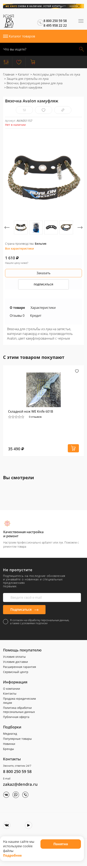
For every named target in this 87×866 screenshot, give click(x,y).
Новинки (9, 744)
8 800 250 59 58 (17, 771)
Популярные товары (17, 739)
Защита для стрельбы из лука (27, 79)
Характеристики (43, 307)
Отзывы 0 (17, 315)
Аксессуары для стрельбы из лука (56, 74)
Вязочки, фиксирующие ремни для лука (34, 83)
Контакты (9, 693)
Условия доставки (15, 662)
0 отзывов (35, 417)
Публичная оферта (16, 717)
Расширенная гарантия (19, 667)
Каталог (23, 74)
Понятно (60, 844)
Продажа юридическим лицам (19, 701)
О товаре (17, 307)
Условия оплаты (14, 657)
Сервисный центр (15, 672)
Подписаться (21, 609)
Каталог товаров (22, 36)
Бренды (8, 749)
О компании (11, 689)
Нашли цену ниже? (16, 263)
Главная (8, 74)
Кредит (35, 315)
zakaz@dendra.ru (20, 784)
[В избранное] (43, 110)
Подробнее (12, 855)
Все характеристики (19, 248)
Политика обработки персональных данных (19, 710)
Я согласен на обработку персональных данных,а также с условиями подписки (39, 622)
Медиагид (10, 734)
